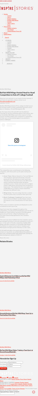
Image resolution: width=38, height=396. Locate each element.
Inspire (9, 15)
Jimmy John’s (11, 23)
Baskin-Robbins (11, 19)
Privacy (2, 388)
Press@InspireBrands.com (7, 101)
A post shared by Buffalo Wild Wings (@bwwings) (16, 165)
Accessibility (8, 388)
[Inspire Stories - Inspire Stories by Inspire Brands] (16, 9)
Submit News (7, 34)
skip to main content (6, 1)
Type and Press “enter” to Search (9, 391)
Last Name (3, 366)
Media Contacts (12, 28)
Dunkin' (22, 385)
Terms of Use (16, 388)
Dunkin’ (9, 22)
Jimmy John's (28, 385)
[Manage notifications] (33, 392)
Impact (26, 382)
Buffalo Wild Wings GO (13, 385)
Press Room (7, 26)
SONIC (2, 387)
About (5, 33)
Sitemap (22, 388)
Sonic (9, 25)
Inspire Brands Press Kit (14, 31)
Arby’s (9, 17)
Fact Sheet (10, 29)
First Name (3, 364)
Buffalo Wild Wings (12, 20)
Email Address (4, 362)
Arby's (16, 384)
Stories (6, 14)
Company (17, 382)
